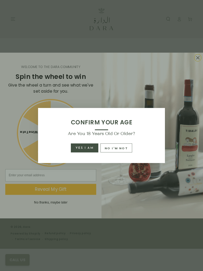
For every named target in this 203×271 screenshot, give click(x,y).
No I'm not (116, 148)
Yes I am (85, 148)
